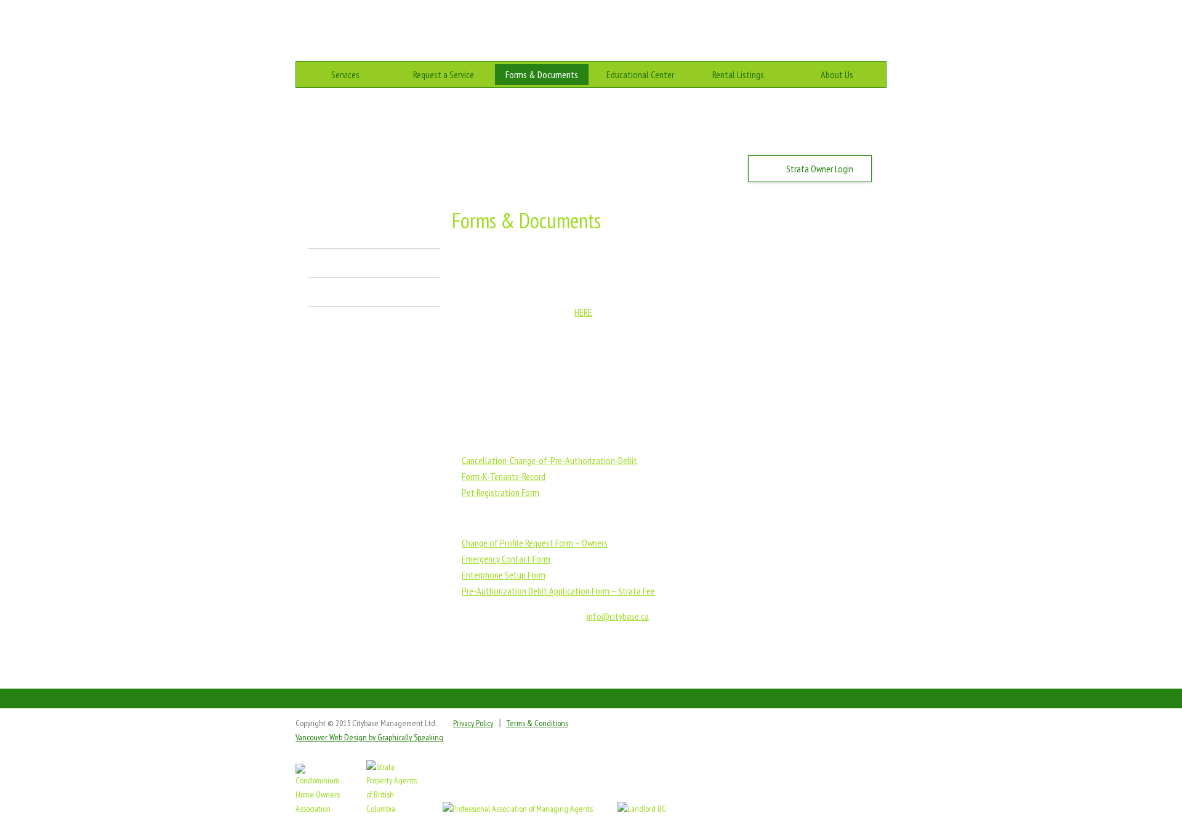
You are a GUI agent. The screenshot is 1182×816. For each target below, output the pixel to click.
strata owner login (819, 168)
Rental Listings (738, 74)
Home (802, 24)
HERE (583, 312)
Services (345, 74)
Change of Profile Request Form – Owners (535, 543)
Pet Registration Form (500, 492)
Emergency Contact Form (506, 559)
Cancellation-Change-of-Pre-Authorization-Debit (549, 460)
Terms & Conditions (537, 723)
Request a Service (443, 74)
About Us (837, 74)
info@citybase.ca (618, 616)
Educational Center (640, 74)
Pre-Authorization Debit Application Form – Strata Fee (558, 591)
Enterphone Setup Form (503, 575)
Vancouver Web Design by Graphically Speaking (369, 737)
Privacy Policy (473, 723)
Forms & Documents (541, 74)
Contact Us (866, 24)
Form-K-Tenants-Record (503, 476)
